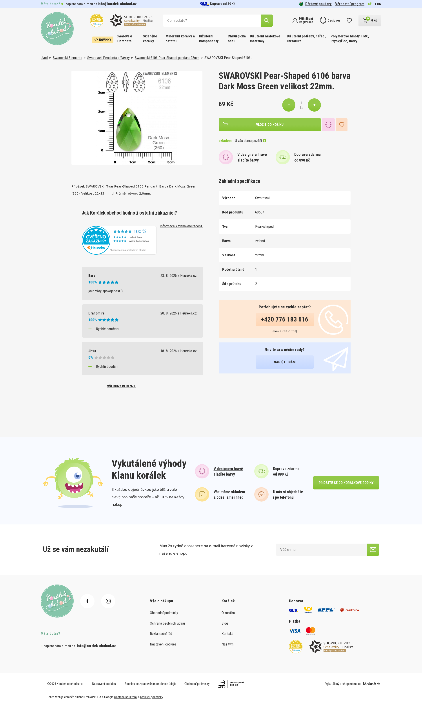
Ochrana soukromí (125, 697)
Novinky (105, 40)
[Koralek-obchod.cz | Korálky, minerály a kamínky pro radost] (57, 28)
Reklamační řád (161, 633)
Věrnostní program (349, 4)
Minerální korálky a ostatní (180, 38)
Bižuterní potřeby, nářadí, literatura (306, 38)
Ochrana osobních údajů (167, 623)
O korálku (228, 612)
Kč (370, 4)
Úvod (44, 57)
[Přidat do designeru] (328, 124)
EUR (378, 4)
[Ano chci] (373, 550)
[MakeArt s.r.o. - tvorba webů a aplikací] (372, 684)
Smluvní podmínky (151, 697)
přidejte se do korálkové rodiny (346, 483)
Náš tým (227, 644)
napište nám (285, 362)
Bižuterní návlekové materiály (265, 38)
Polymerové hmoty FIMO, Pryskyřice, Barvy (350, 38)
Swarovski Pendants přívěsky (108, 57)
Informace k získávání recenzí (181, 226)
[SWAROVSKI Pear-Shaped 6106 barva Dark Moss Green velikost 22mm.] (136, 118)
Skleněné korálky (150, 38)
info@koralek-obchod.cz (117, 4)
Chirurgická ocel (237, 38)
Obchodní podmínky (164, 612)
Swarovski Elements (124, 38)
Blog (225, 623)
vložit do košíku (270, 125)
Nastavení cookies (163, 644)
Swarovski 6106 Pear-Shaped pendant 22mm (167, 57)
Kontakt (227, 633)
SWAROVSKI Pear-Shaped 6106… (228, 57)
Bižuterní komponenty (209, 38)
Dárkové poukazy (318, 4)
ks (301, 107)
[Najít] (267, 21)
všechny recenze (121, 386)
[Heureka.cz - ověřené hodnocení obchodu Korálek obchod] (119, 240)
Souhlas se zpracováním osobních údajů (150, 684)
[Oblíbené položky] (349, 20)
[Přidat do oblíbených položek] (341, 124)
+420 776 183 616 (284, 319)
